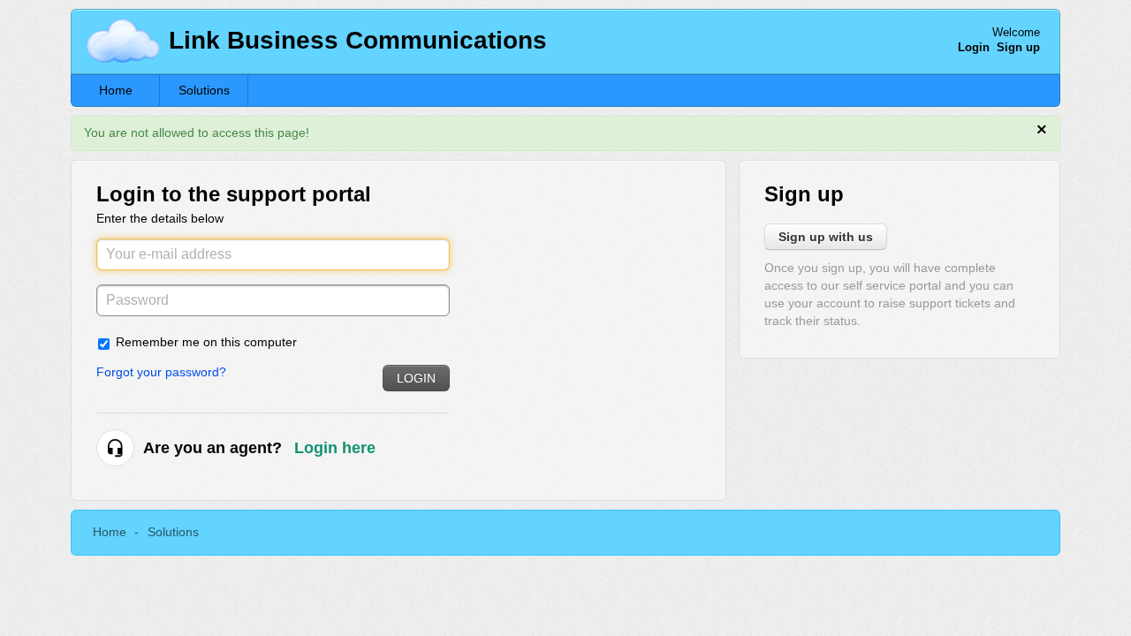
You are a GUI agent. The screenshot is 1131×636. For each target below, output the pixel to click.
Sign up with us (825, 237)
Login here (335, 448)
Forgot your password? (161, 372)
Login (416, 378)
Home (116, 90)
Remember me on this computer (206, 342)
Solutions (204, 90)
